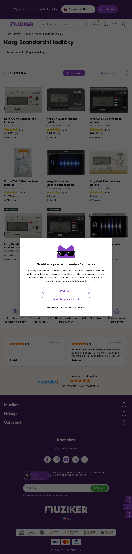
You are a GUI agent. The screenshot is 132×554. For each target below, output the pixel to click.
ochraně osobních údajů (72, 281)
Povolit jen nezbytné (66, 299)
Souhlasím (66, 290)
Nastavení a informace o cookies (66, 307)
